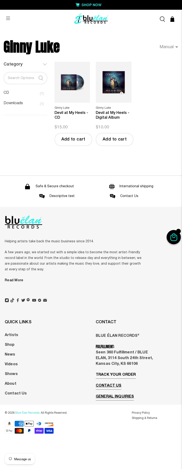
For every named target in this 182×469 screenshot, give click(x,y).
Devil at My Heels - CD (71, 115)
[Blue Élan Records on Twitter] (23, 301)
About (10, 383)
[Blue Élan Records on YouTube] (34, 301)
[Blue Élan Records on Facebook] (18, 301)
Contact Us (16, 393)
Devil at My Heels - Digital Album (112, 115)
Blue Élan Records (27, 413)
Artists (11, 335)
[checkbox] (24, 93)
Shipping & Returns (144, 418)
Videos (11, 364)
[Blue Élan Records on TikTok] (12, 301)
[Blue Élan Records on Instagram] (7, 301)
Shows (11, 374)
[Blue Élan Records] (91, 19)
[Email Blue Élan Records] (45, 301)
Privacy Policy (141, 413)
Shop (10, 345)
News (10, 354)
